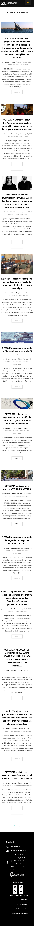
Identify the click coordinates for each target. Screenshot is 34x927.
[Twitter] (21, 887)
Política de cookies (22, 909)
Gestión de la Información (20, 913)
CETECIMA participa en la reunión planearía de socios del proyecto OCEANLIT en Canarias (17, 775)
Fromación (15, 728)
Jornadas (14, 359)
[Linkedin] (15, 887)
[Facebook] (15, 891)
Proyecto (18, 62)
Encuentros (15, 293)
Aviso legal (24, 900)
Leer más (18, 91)
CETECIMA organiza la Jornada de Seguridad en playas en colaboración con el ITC (17, 540)
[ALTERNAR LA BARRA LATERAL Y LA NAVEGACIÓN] (31, 4)
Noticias (13, 62)
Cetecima (6, 62)
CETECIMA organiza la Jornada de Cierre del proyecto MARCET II (17, 351)
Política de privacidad (21, 904)
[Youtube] (21, 891)
